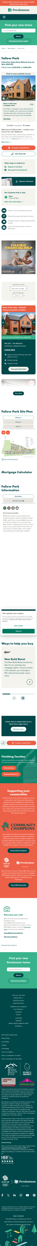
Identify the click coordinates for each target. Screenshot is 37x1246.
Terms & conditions (7, 1052)
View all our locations (18, 981)
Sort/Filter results (18, 284)
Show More (18, 393)
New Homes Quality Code (9, 1035)
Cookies (3, 1045)
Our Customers (18, 1009)
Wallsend (15, 139)
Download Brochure (11, 774)
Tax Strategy (5, 1049)
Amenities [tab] (18, 496)
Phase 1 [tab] (18, 426)
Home (3, 48)
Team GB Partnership (18, 885)
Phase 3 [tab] (18, 418)
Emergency (18, 1026)
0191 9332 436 (20, 154)
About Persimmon (18, 1003)
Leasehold (18, 1018)
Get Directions (17, 501)
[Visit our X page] (8, 1195)
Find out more (9, 768)
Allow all (18, 631)
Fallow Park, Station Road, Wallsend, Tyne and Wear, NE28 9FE (17, 63)
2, (17, 296)
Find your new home (18, 995)
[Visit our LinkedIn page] (14, 1195)
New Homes (11, 48)
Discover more (18, 729)
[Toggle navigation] (4, 17)
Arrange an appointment (20, 148)
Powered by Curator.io (9, 945)
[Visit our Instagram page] (21, 1195)
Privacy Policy (5, 1038)
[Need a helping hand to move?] (18, 257)
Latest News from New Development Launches (18, 1222)
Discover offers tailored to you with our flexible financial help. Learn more (19, 3)
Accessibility (5, 1042)
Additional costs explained (19, 1007)
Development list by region (18, 41)
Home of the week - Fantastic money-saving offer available (14, 308)
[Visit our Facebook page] (2, 1195)
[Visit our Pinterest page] (34, 1195)
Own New (6, 119)
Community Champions (18, 851)
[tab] (4, 508)
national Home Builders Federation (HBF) (13, 1148)
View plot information (18, 369)
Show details (18, 626)
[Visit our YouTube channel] (27, 1195)
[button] (4, 88)
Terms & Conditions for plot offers (11, 1059)
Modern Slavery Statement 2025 (18, 1023)
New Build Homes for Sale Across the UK (18, 1219)
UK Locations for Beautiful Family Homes (18, 1225)
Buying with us (18, 998)
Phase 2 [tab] (18, 422)
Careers (18, 1015)
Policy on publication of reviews (11, 1055)
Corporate (18, 1012)
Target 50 (19, 1021)
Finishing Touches (18, 1001)
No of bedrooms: (18, 293)
